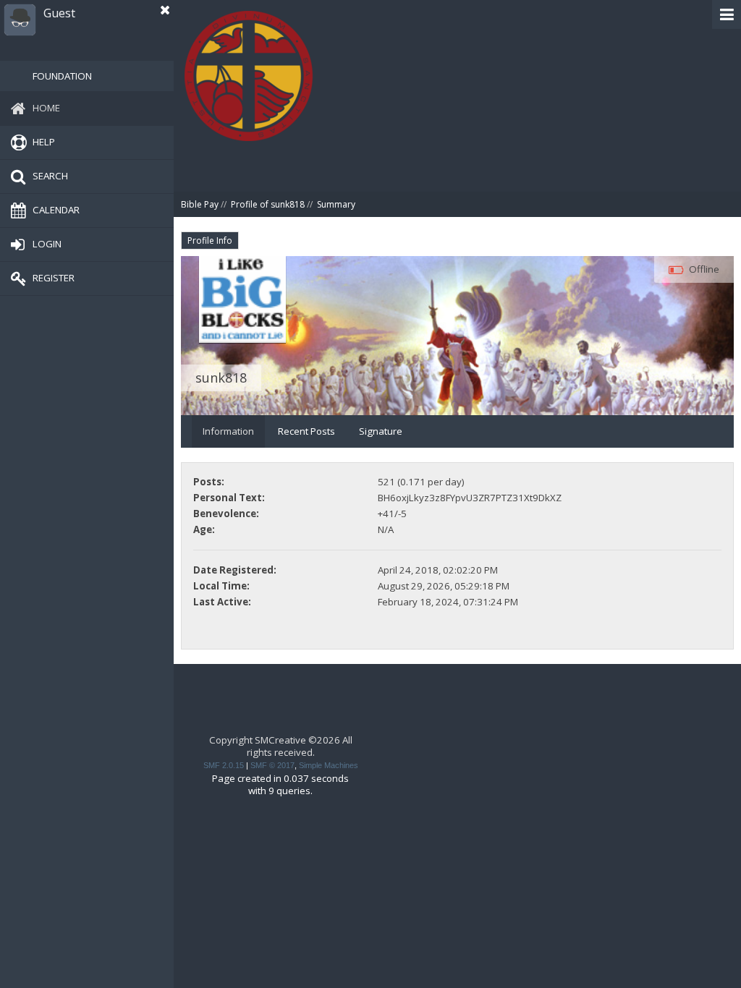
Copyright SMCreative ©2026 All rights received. (280, 746)
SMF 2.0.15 (223, 765)
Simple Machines (328, 765)
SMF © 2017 (272, 765)
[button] (726, 14)
